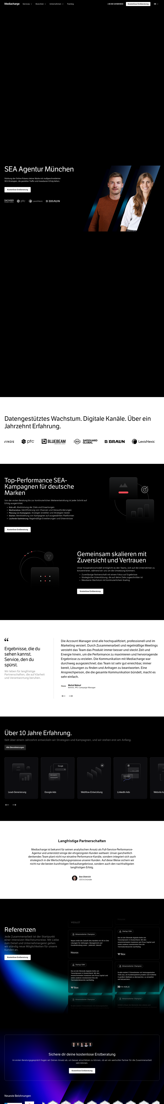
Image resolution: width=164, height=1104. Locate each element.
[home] (12, 4)
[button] (27, 4)
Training (70, 4)
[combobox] (156, 4)
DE (155, 4)
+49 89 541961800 (115, 4)
